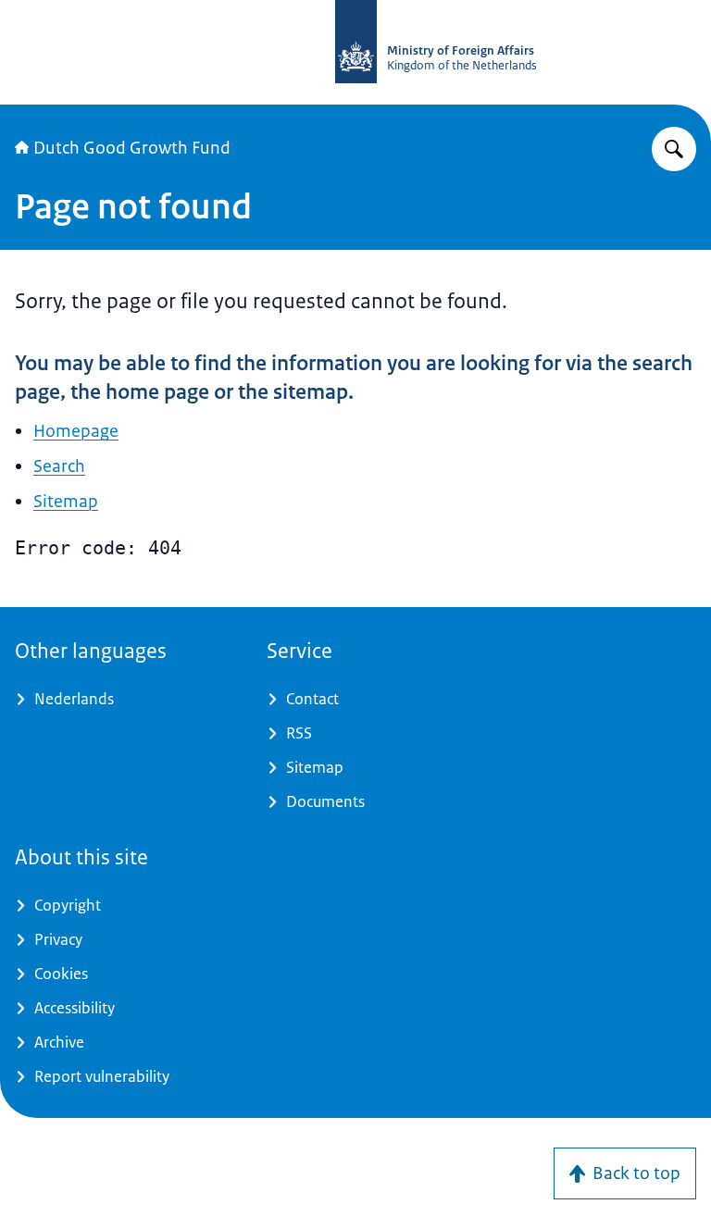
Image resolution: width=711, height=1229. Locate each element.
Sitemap (65, 501)
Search (59, 466)
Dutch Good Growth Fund (132, 148)
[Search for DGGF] (674, 149)
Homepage (75, 431)
